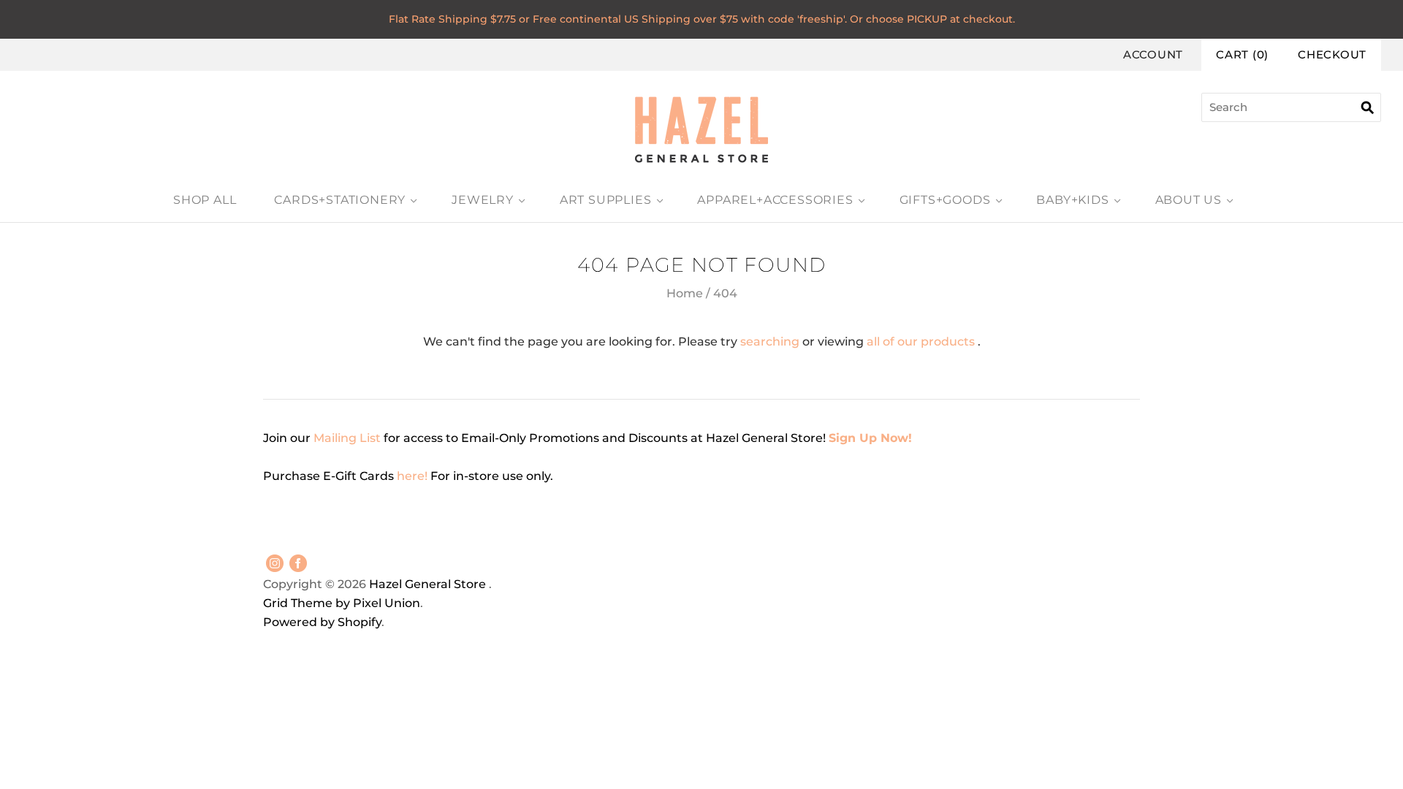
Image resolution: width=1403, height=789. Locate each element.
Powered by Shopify (322, 622)
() (1242, 54)
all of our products (921, 341)
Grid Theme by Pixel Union (341, 603)
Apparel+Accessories (775, 200)
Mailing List (347, 438)
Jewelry (483, 200)
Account (1153, 54)
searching (769, 341)
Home (684, 293)
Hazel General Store (427, 584)
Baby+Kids (1072, 200)
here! (413, 476)
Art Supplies (606, 200)
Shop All (204, 200)
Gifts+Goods (945, 200)
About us (1188, 200)
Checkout (1332, 54)
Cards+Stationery (340, 200)
